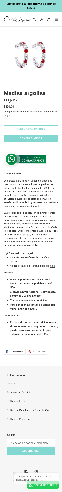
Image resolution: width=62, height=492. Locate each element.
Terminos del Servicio (19, 392)
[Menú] (56, 19)
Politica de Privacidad (19, 419)
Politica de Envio (16, 401)
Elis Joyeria (24, 480)
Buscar (11, 383)
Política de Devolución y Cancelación (28, 410)
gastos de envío (17, 111)
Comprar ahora (31, 138)
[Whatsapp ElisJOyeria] (25, 166)
